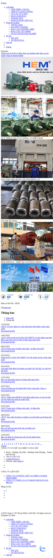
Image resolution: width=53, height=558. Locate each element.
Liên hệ (9, 42)
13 (29, 444)
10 (21, 444)
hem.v (20, 461)
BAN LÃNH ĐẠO (18, 16)
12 (26, 444)
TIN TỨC (15, 38)
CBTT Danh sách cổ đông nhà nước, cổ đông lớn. (20, 408)
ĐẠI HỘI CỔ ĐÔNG (19, 27)
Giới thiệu (10, 7)
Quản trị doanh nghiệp (14, 55)
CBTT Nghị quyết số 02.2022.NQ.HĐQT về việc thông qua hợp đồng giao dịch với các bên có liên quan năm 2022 (26, 339)
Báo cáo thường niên (31, 53)
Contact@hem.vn (13, 459)
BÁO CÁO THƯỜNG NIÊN (22, 29)
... (41, 444)
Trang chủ (10, 318)
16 (38, 444)
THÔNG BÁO (17, 25)
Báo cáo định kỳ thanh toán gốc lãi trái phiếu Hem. (21, 437)
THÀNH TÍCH (17, 18)
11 (24, 444)
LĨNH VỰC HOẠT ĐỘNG (22, 12)
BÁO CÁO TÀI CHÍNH (21, 31)
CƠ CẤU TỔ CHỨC (19, 14)
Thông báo (5, 53)
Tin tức (8, 36)
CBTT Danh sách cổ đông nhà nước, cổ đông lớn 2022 (22, 349)
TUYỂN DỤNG (17, 40)
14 (32, 444)
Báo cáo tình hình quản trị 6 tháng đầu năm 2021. (20, 380)
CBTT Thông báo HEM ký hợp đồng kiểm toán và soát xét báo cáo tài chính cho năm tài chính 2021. (26, 398)
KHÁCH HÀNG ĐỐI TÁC (22, 20)
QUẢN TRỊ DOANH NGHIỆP (23, 34)
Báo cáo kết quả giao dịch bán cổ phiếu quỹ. (18, 428)
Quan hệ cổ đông (12, 23)
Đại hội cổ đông (16, 53)
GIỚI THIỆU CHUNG (20, 9)
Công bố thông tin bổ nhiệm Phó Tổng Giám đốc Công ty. (23, 388)
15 (35, 444)
